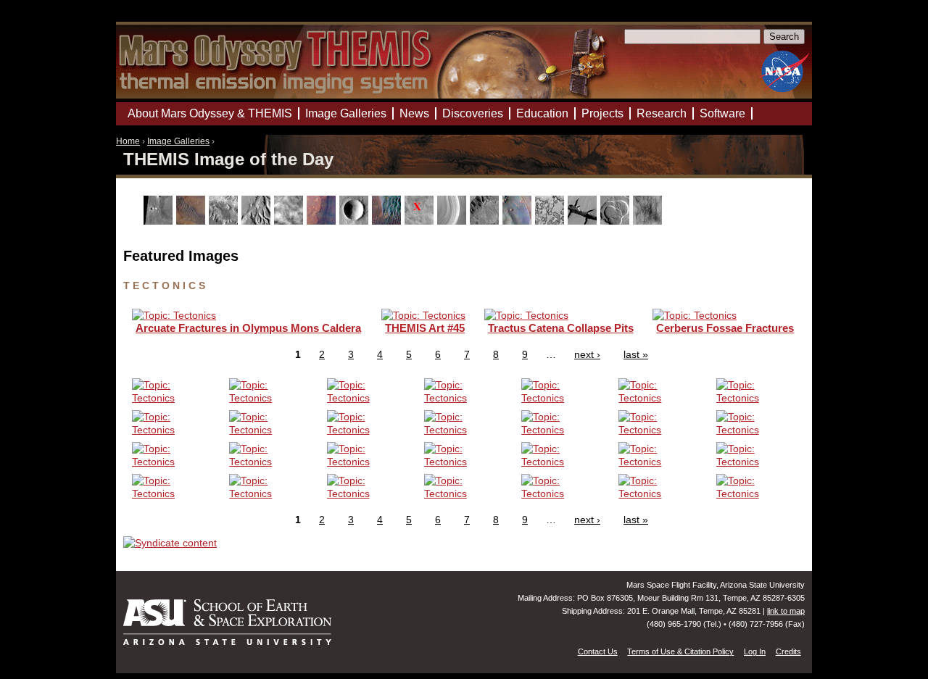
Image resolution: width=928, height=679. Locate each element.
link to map (786, 611)
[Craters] (355, 221)
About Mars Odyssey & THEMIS (210, 113)
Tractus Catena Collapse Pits (561, 328)
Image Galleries (178, 141)
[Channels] (257, 221)
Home (128, 141)
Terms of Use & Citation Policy (680, 651)
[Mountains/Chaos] (518, 221)
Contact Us (598, 651)
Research (662, 113)
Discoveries (472, 113)
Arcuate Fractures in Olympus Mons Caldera (248, 328)
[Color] (323, 221)
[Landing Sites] (421, 221)
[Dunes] (388, 221)
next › (587, 354)
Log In (755, 651)
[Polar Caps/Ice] (551, 221)
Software (722, 113)
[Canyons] (225, 221)
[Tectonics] (584, 221)
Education (542, 113)
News (414, 113)
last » (636, 354)
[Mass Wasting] (486, 221)
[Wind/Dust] (649, 221)
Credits (788, 651)
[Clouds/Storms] (290, 221)
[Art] (160, 221)
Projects (602, 113)
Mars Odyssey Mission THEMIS (157, 17)
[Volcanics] (616, 221)
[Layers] (453, 221)
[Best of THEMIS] (192, 221)
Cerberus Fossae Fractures (725, 328)
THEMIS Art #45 (425, 328)
